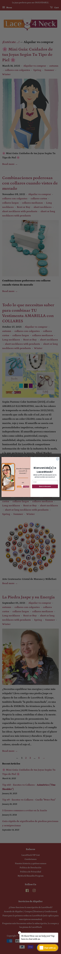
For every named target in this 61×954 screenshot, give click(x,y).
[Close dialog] (57, 459)
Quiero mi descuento (45, 486)
